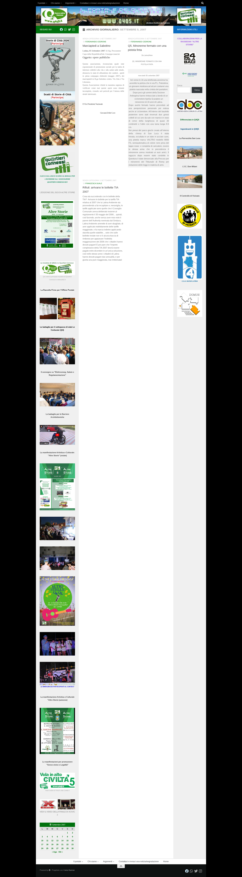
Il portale (41, 3)
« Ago (54, 852)
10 (42, 840)
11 (47, 840)
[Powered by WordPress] (49, 870)
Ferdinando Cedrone (95, 42)
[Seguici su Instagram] (73, 29)
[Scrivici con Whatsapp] (65, 29)
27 (57, 848)
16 (72, 840)
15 (67, 840)
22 (67, 844)
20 (57, 844)
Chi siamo (55, 3)
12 (52, 840)
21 (62, 844)
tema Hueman (69, 870)
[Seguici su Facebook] (61, 29)
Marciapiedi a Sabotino (96, 45)
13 (57, 840)
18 (47, 844)
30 (72, 848)
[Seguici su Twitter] (69, 29)
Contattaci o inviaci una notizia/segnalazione (100, 3)
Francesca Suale (93, 183)
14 (62, 840)
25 (47, 848)
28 (62, 848)
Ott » (60, 852)
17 (42, 844)
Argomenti (69, 3)
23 (72, 844)
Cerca (179, 85)
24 (42, 848)
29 (67, 848)
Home (126, 3)
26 (52, 848)
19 (52, 844)
